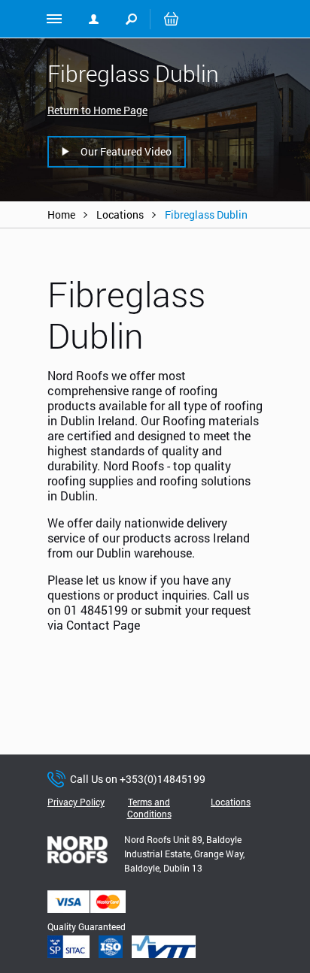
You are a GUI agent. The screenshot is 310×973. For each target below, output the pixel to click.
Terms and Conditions (149, 808)
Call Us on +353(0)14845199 (137, 779)
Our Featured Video (126, 151)
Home (61, 214)
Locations (120, 214)
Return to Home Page (97, 110)
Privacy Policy (76, 802)
